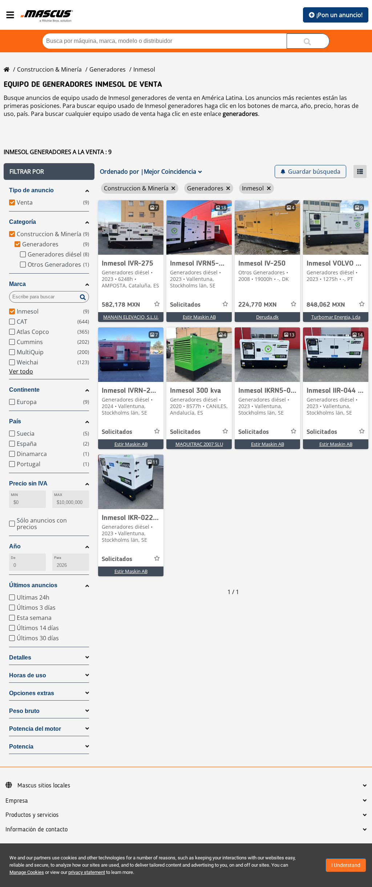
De (13, 558)
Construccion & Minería (49, 69)
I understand (345, 865)
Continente (24, 390)
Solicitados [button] (185, 305)
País (15, 421)
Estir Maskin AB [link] (199, 317)
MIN (14, 495)
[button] (49, 171)
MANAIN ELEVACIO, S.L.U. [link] (130, 317)
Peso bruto (24, 711)
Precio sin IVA (28, 483)
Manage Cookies (26, 872)
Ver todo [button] (21, 371)
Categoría (22, 222)
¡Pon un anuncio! (339, 15)
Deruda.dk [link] (267, 317)
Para (57, 558)
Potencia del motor (35, 729)
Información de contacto (36, 829)
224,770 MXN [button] (257, 305)
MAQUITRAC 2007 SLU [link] (199, 444)
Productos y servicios (31, 815)
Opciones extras (31, 693)
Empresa (16, 801)
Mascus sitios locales (43, 785)
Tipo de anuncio (31, 190)
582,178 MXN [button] (121, 305)
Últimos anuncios (33, 585)
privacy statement (86, 872)
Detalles (20, 657)
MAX (58, 495)
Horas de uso (27, 675)
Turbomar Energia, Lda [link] (335, 317)
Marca (17, 284)
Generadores (107, 69)
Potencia (21, 746)
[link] (130, 227)
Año (15, 546)
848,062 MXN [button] (326, 305)
